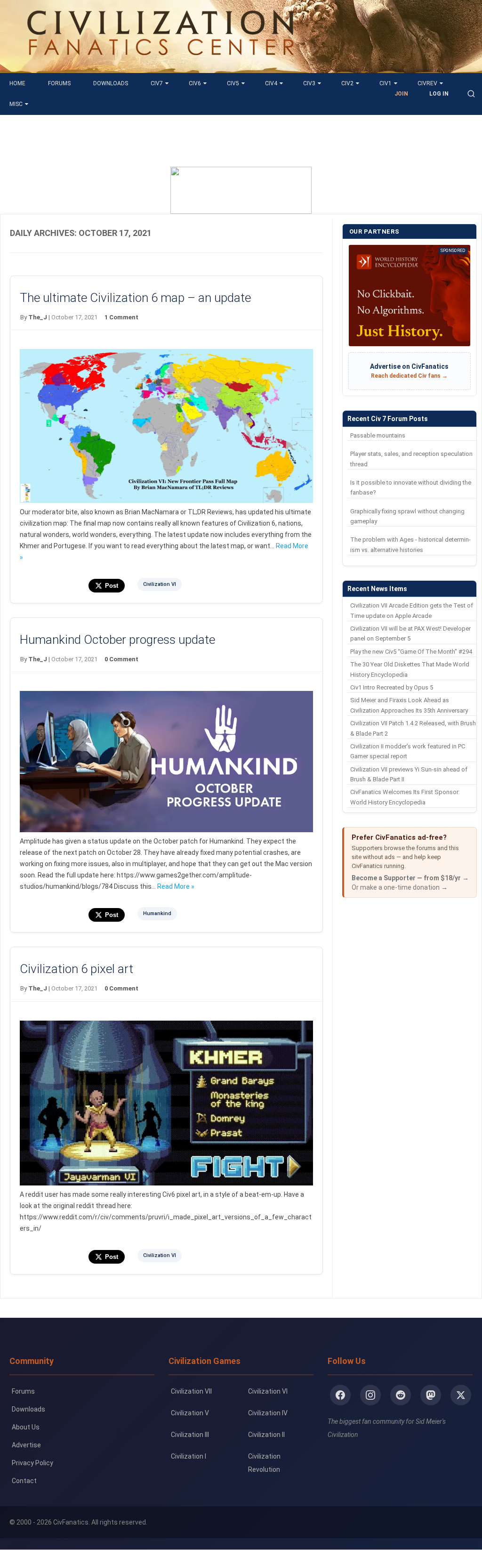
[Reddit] (400, 1395)
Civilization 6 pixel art (76, 969)
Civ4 (271, 83)
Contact (24, 1481)
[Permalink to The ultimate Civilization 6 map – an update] (166, 500)
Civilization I (188, 1456)
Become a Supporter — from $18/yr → (410, 878)
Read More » (175, 886)
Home (17, 83)
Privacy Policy (32, 1463)
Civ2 (347, 83)
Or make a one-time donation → (400, 887)
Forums (59, 83)
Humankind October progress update (117, 640)
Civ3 (309, 83)
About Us (26, 1427)
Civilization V (190, 1413)
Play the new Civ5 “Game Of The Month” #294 (411, 651)
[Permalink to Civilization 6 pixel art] (166, 1183)
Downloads (110, 83)
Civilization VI (159, 584)
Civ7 (157, 83)
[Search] (471, 93)
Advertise (26, 1445)
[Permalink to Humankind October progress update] (166, 830)
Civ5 (233, 83)
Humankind (157, 913)
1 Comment (121, 317)
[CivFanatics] (161, 66)
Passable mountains (377, 435)
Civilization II (266, 1434)
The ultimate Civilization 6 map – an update (135, 298)
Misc (16, 104)
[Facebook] (340, 1395)
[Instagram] (370, 1395)
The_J (37, 317)
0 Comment (121, 659)
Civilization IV (268, 1413)
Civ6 (195, 83)
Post (111, 585)
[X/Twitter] (460, 1395)
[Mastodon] (430, 1395)
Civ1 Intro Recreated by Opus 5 (391, 687)
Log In (439, 93)
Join (401, 93)
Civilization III (190, 1434)
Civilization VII (191, 1391)
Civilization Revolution (264, 1463)
